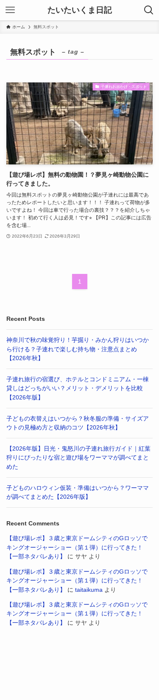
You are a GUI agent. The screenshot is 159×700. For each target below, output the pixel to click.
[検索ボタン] (149, 10)
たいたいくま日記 (79, 10)
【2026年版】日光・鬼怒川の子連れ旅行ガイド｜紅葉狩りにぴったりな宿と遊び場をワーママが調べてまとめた (78, 458)
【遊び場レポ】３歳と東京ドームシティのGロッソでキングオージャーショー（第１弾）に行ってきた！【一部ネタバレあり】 (77, 547)
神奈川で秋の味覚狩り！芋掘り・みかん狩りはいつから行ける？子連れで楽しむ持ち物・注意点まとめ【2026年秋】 (77, 349)
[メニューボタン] (10, 10)
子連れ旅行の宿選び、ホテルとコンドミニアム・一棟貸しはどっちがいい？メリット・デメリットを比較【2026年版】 (77, 388)
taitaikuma (89, 590)
